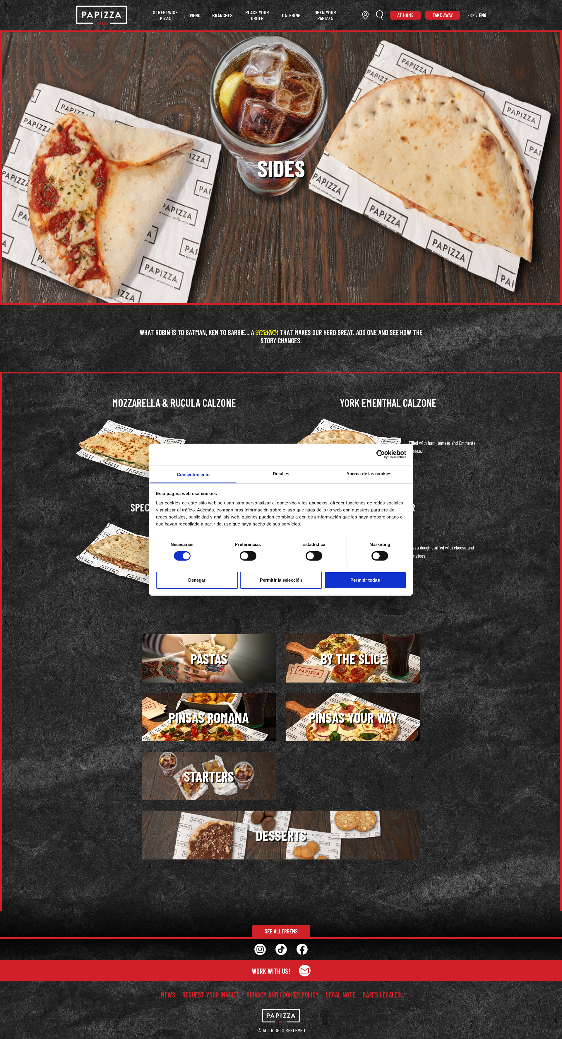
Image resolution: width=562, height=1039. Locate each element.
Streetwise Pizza (165, 15)
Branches (222, 15)
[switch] (248, 556)
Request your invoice (210, 995)
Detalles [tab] (281, 473)
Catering (291, 15)
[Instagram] (260, 949)
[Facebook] (302, 949)
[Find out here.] (365, 15)
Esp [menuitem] (471, 15)
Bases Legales (382, 995)
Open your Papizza (325, 15)
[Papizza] (101, 15)
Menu (195, 15)
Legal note (341, 995)
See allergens (281, 931)
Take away (442, 15)
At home (405, 15)
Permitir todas (365, 580)
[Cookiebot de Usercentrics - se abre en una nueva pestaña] (380, 454)
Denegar (197, 580)
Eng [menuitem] (482, 15)
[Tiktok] (281, 949)
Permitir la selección (281, 580)
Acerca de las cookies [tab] (368, 473)
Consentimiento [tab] (193, 474)
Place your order (257, 15)
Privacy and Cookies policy (282, 995)
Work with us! (272, 971)
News (168, 995)
